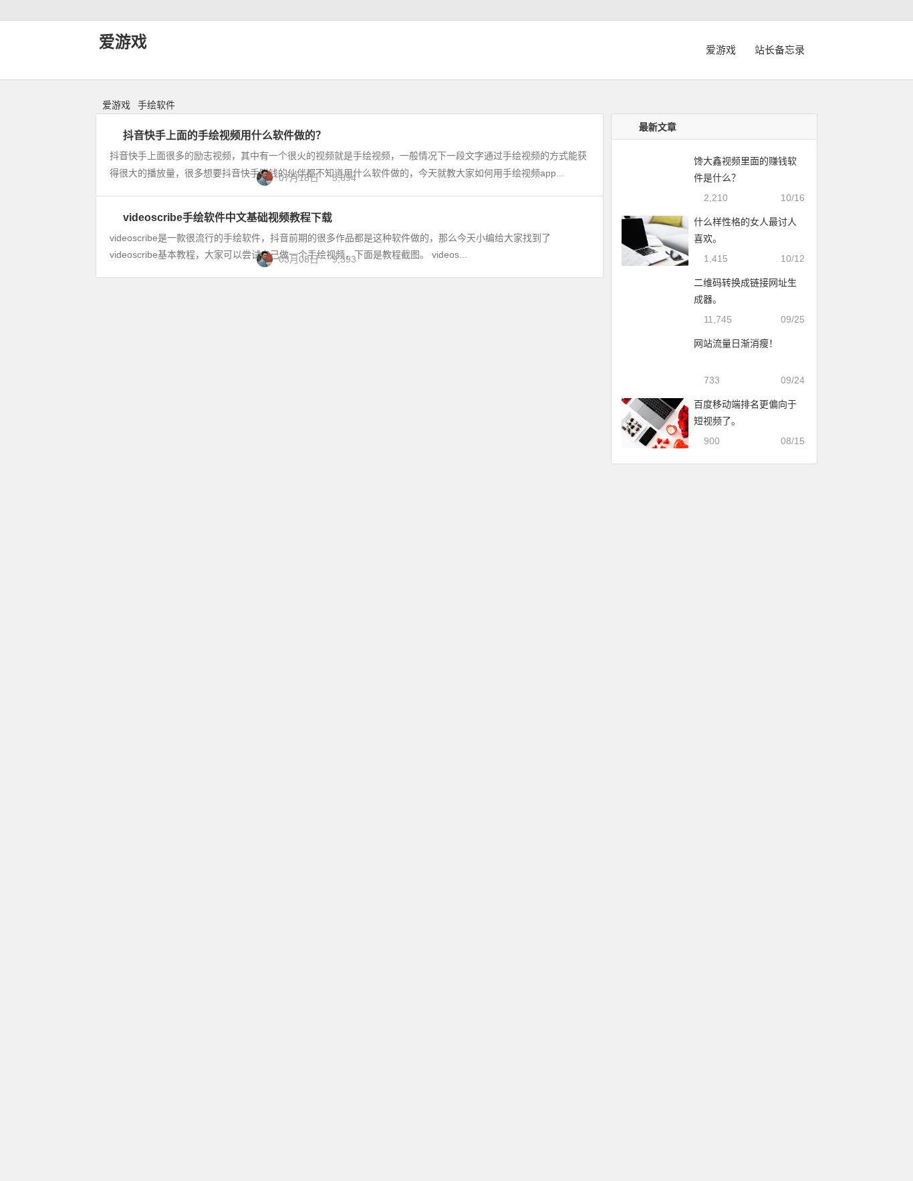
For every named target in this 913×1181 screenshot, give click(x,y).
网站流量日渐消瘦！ (736, 343)
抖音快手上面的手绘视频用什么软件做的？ (224, 135)
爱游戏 (123, 42)
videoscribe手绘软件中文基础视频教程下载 (227, 217)
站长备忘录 (780, 49)
